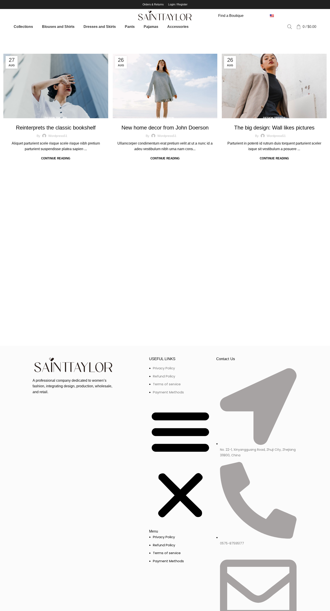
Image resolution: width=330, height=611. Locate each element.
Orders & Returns (153, 4)
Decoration (165, 118)
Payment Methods (168, 392)
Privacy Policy (164, 368)
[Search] (289, 26)
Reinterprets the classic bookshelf (56, 128)
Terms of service (167, 384)
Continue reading (55, 158)
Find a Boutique (231, 16)
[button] (180, 466)
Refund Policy (164, 376)
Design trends (56, 118)
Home (7, 37)
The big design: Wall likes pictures (274, 128)
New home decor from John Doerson (165, 128)
